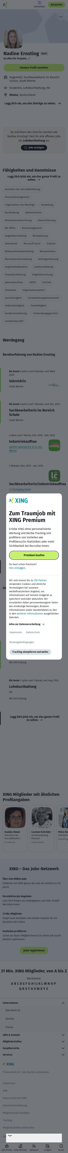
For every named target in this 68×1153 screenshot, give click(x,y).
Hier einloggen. (17, 568)
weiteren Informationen (30, 613)
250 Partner (40, 580)
